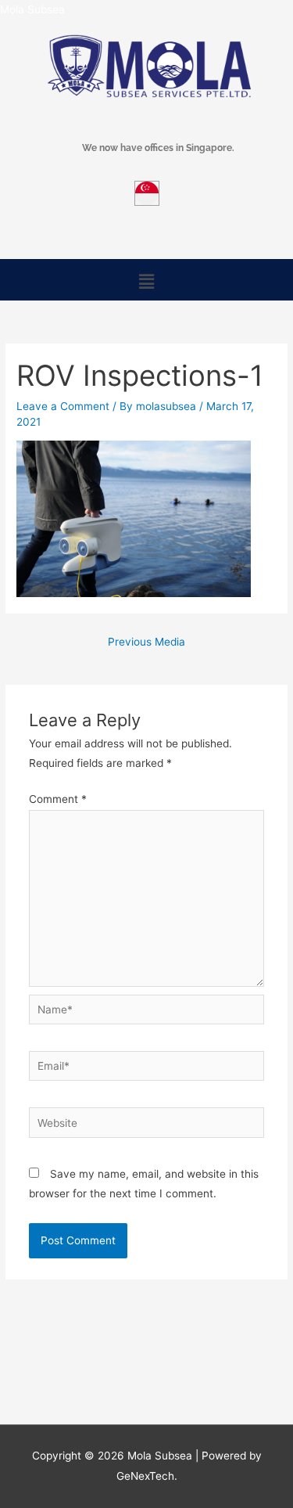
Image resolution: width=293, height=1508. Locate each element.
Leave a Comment (62, 406)
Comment (58, 799)
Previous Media (146, 641)
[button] (146, 281)
